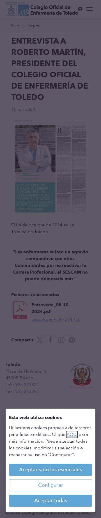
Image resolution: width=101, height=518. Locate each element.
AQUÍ (71, 434)
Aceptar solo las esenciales (50, 469)
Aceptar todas (50, 500)
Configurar (50, 485)
